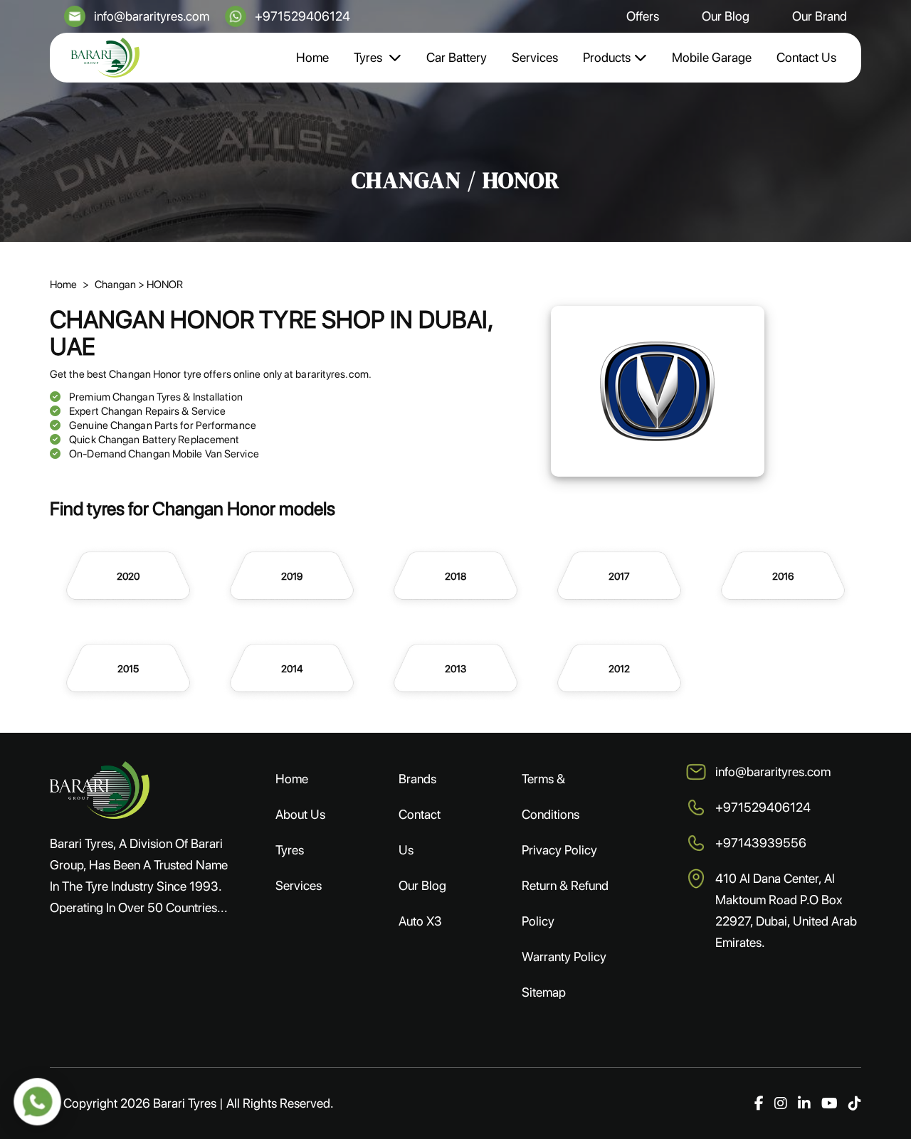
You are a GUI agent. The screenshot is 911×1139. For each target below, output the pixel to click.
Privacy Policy (559, 849)
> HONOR (160, 284)
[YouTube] (829, 1103)
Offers (642, 16)
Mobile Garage (712, 57)
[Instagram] (780, 1103)
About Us (300, 814)
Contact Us (806, 57)
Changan (116, 284)
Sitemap (544, 992)
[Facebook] (759, 1103)
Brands (417, 778)
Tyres (369, 57)
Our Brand (819, 16)
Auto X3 (420, 920)
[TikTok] (854, 1103)
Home (312, 57)
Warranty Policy (564, 956)
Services (535, 57)
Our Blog (725, 16)
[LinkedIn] (804, 1103)
